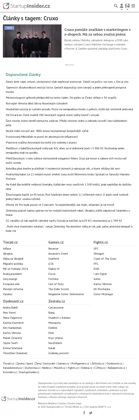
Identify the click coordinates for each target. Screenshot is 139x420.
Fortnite (53, 279)
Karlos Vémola (102, 284)
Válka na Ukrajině (13, 258)
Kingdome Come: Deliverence (66, 294)
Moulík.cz (60, 368)
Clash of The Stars (105, 258)
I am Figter (100, 274)
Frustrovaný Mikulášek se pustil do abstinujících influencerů (42, 136)
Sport (29, 363)
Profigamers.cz (80, 363)
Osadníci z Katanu (59, 317)
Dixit (51, 333)
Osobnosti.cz (13, 301)
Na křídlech (55, 343)
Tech (9, 27)
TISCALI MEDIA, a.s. (73, 406)
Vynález (7, 294)
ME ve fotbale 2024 (15, 269)
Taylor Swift (10, 343)
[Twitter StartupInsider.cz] (90, 413)
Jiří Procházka (102, 289)
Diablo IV (54, 269)
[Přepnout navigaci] (122, 5)
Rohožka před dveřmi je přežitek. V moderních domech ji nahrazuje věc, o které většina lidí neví (63, 168)
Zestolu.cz (56, 301)
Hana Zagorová (12, 317)
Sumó (97, 279)
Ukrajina (7, 253)
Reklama (42, 403)
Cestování (49, 363)
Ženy (38, 363)
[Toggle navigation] (133, 5)
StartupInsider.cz (29, 372)
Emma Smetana (12, 348)
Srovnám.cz (10, 372)
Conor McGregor (103, 294)
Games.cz (56, 242)
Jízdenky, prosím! (58, 353)
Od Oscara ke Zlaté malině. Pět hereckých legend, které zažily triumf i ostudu (52, 115)
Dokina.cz (86, 368)
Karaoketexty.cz (13, 368)
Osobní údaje (74, 403)
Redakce (52, 403)
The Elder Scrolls (58, 289)
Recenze (53, 248)
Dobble (52, 328)
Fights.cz (101, 242)
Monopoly (54, 322)
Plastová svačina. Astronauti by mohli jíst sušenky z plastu (41, 142)
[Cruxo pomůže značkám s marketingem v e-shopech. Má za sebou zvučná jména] (32, 40)
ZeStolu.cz (97, 363)
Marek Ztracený (12, 338)
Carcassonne (56, 307)
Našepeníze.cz (116, 368)
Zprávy (20, 363)
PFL (96, 263)
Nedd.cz (47, 368)
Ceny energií (10, 279)
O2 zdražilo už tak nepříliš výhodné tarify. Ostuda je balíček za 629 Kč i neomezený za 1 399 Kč (64, 220)
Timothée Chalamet (15, 353)
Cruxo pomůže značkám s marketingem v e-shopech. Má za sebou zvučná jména (97, 32)
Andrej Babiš (10, 307)
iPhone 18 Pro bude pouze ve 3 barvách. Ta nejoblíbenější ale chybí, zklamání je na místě (60, 204)
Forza (51, 274)
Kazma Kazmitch (13, 322)
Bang (51, 312)
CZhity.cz (100, 368)
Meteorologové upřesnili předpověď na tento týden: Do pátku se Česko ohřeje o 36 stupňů (61, 97)
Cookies (62, 403)
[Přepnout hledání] (116, 5)
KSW (96, 269)
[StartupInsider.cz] (26, 5)
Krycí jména (55, 338)
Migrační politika (13, 263)
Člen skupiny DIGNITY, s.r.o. (98, 406)
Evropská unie (11, 284)
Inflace (7, 248)
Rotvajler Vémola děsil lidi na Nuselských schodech (37, 103)
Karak (51, 348)
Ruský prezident (12, 274)
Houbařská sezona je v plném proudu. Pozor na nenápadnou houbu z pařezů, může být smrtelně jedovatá (69, 109)
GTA (50, 263)
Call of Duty (56, 284)
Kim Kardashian (12, 328)
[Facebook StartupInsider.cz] (84, 413)
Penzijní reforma (13, 289)
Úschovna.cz (32, 368)
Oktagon (99, 253)
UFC (96, 248)
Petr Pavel (9, 312)
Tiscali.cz (10, 242)
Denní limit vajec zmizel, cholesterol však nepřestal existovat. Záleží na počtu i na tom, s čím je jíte (67, 81)
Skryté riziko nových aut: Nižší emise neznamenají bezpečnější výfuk (47, 131)
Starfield (53, 258)
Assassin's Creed (58, 253)
